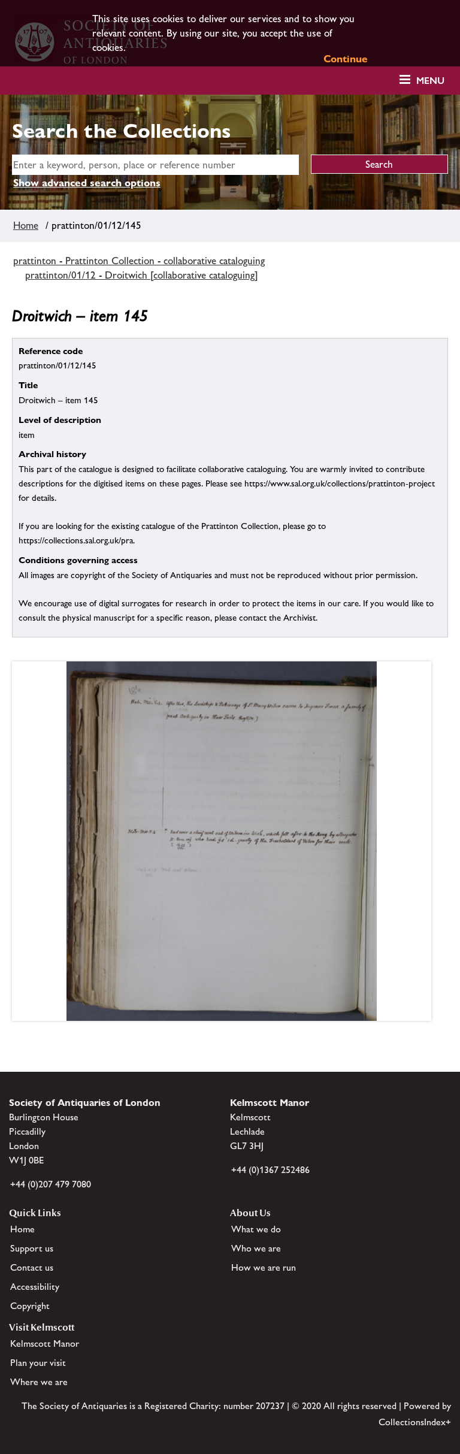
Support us (31, 1248)
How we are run (263, 1267)
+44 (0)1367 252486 (270, 1169)
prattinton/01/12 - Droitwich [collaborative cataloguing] (141, 275)
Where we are (39, 1382)
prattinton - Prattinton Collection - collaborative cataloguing (139, 261)
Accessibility (34, 1286)
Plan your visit (38, 1362)
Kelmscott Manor (44, 1343)
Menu (430, 80)
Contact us (31, 1267)
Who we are (256, 1248)
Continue (345, 59)
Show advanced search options (87, 183)
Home (25, 225)
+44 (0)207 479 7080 (50, 1184)
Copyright (30, 1305)
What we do (256, 1229)
